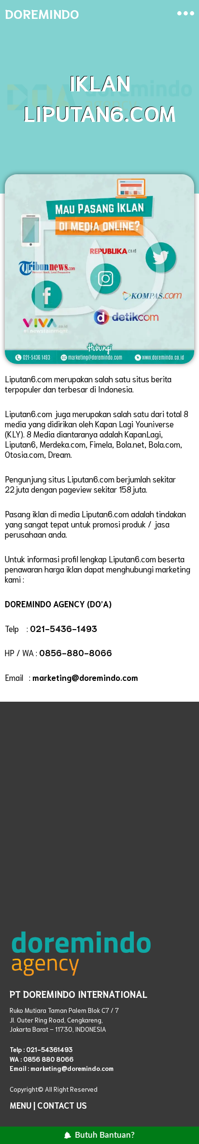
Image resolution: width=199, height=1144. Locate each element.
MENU (20, 1104)
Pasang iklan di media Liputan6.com (67, 513)
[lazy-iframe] (99, 806)
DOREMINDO (42, 12)
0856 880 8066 (48, 1059)
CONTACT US (62, 1104)
